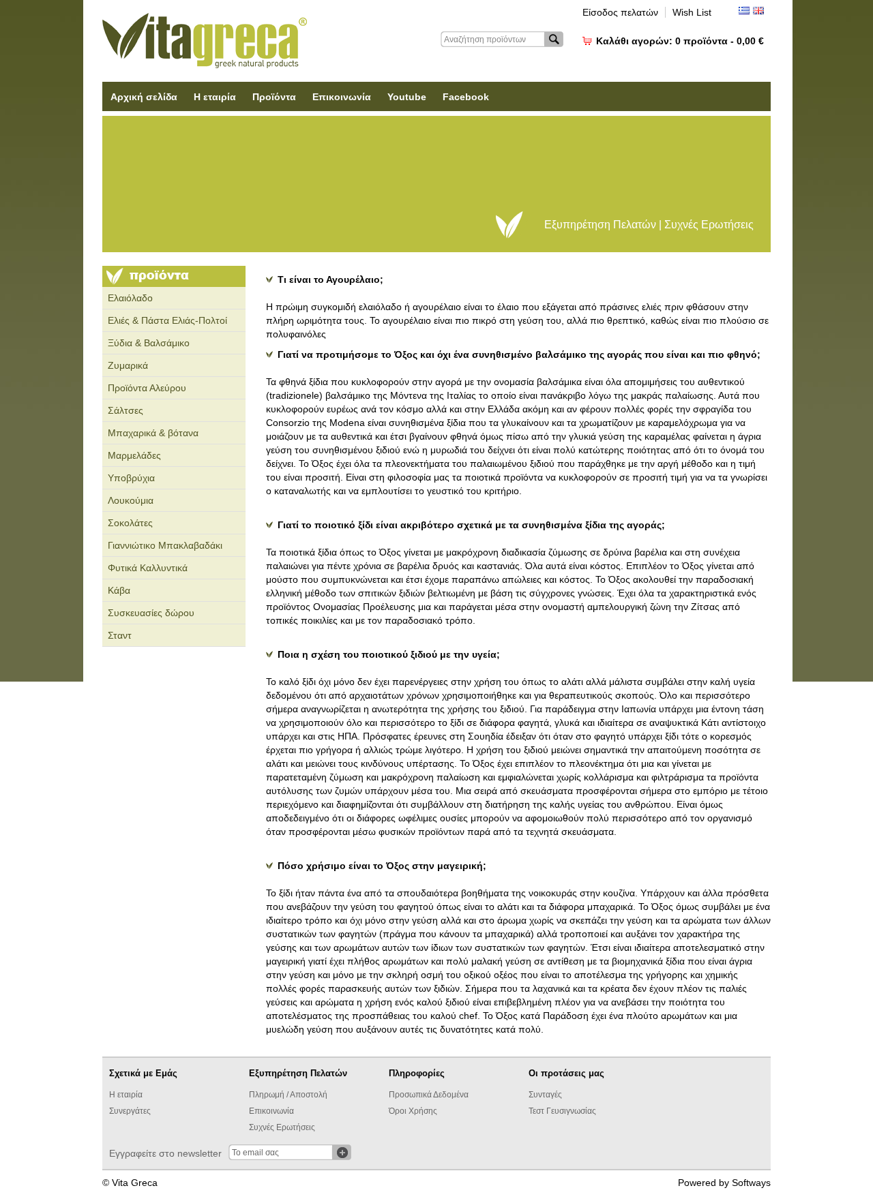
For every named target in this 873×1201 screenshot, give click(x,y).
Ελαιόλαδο (130, 297)
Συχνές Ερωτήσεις (282, 1127)
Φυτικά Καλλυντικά (148, 567)
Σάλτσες (125, 410)
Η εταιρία (215, 96)
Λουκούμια (130, 500)
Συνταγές (545, 1094)
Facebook (466, 96)
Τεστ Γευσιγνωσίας (562, 1111)
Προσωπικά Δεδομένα (429, 1094)
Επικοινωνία (341, 96)
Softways (751, 1182)
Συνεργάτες (130, 1111)
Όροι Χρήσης (413, 1111)
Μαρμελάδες (134, 455)
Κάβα (119, 590)
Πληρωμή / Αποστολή (288, 1094)
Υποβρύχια (131, 477)
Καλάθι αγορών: (680, 40)
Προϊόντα (274, 96)
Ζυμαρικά (128, 365)
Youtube (406, 96)
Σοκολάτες (130, 522)
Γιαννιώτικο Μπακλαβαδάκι (165, 545)
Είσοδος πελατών (620, 12)
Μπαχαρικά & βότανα (153, 432)
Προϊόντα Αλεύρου (147, 387)
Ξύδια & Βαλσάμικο (149, 342)
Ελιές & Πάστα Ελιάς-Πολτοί (167, 320)
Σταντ (120, 635)
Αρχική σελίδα (143, 96)
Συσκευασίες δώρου (151, 612)
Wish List (691, 12)
